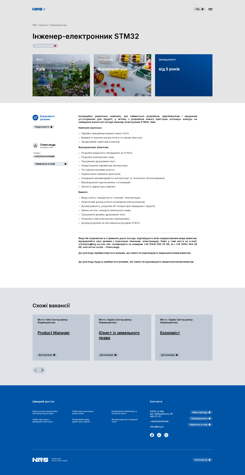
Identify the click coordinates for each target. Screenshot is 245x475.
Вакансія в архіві (44, 45)
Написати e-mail (45, 163)
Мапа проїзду (199, 412)
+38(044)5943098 (159, 421)
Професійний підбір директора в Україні (81, 420)
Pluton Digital (63, 461)
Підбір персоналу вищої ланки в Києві (83, 412)
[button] (42, 370)
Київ (40, 69)
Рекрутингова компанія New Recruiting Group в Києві (45, 412)
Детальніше (45, 355)
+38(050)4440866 (44, 156)
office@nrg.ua (157, 426)
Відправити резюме (47, 118)
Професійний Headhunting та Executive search (124, 412)
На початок (201, 460)
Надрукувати (42, 127)
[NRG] (39, 9)
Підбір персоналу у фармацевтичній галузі (43, 420)
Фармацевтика (112, 69)
